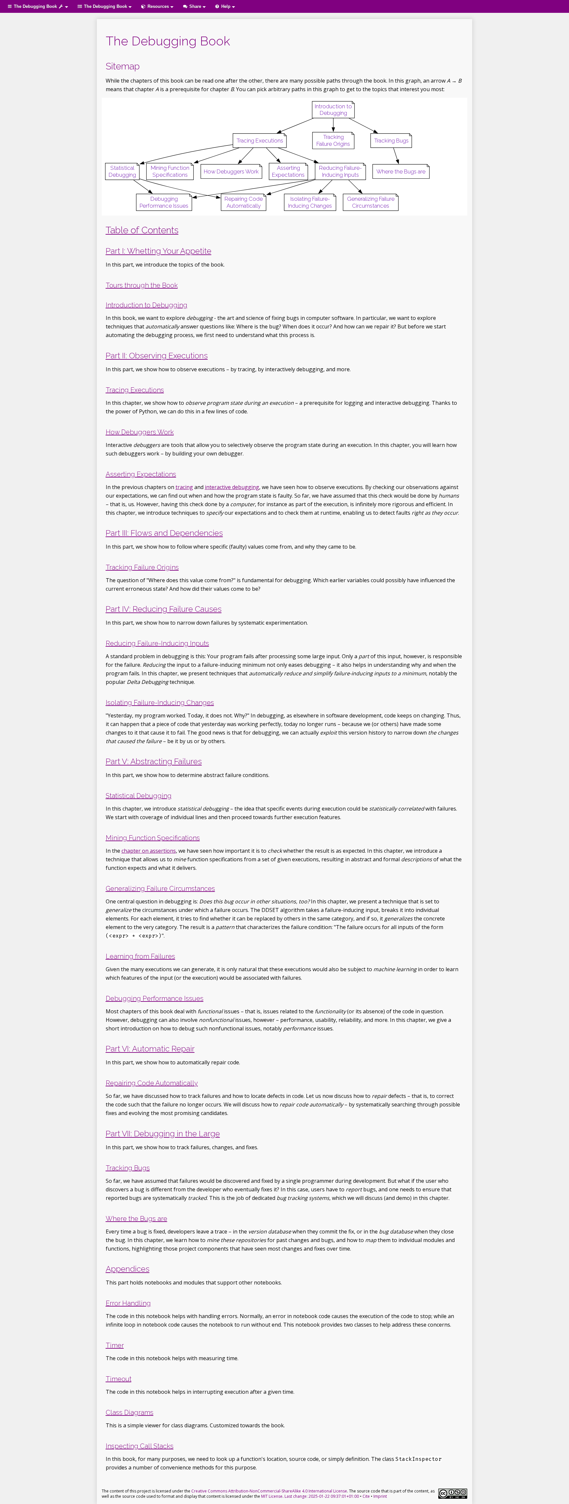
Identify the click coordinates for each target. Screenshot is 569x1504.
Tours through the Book (142, 285)
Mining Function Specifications (153, 838)
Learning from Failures (140, 956)
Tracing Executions (135, 390)
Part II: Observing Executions (157, 355)
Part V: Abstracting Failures (154, 761)
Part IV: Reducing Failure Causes (164, 609)
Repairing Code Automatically (152, 1083)
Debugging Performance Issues (154, 998)
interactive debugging (232, 487)
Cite (366, 1496)
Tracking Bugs (128, 1168)
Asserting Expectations (141, 474)
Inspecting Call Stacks (140, 1446)
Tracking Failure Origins (142, 567)
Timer (115, 1345)
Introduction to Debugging (146, 305)
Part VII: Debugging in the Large (163, 1133)
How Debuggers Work (140, 432)
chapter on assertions (149, 850)
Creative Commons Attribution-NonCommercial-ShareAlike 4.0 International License (269, 1491)
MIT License (272, 1496)
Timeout (118, 1379)
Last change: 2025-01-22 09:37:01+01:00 (321, 1496)
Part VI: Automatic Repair (150, 1048)
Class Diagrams (129, 1412)
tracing (184, 487)
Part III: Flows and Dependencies (164, 533)
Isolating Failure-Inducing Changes (160, 703)
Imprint (380, 1496)
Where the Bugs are (136, 1219)
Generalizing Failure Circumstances (160, 889)
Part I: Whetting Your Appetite (158, 251)
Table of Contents (142, 230)
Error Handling (128, 1303)
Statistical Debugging (139, 796)
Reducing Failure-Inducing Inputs (157, 643)
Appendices (127, 1269)
